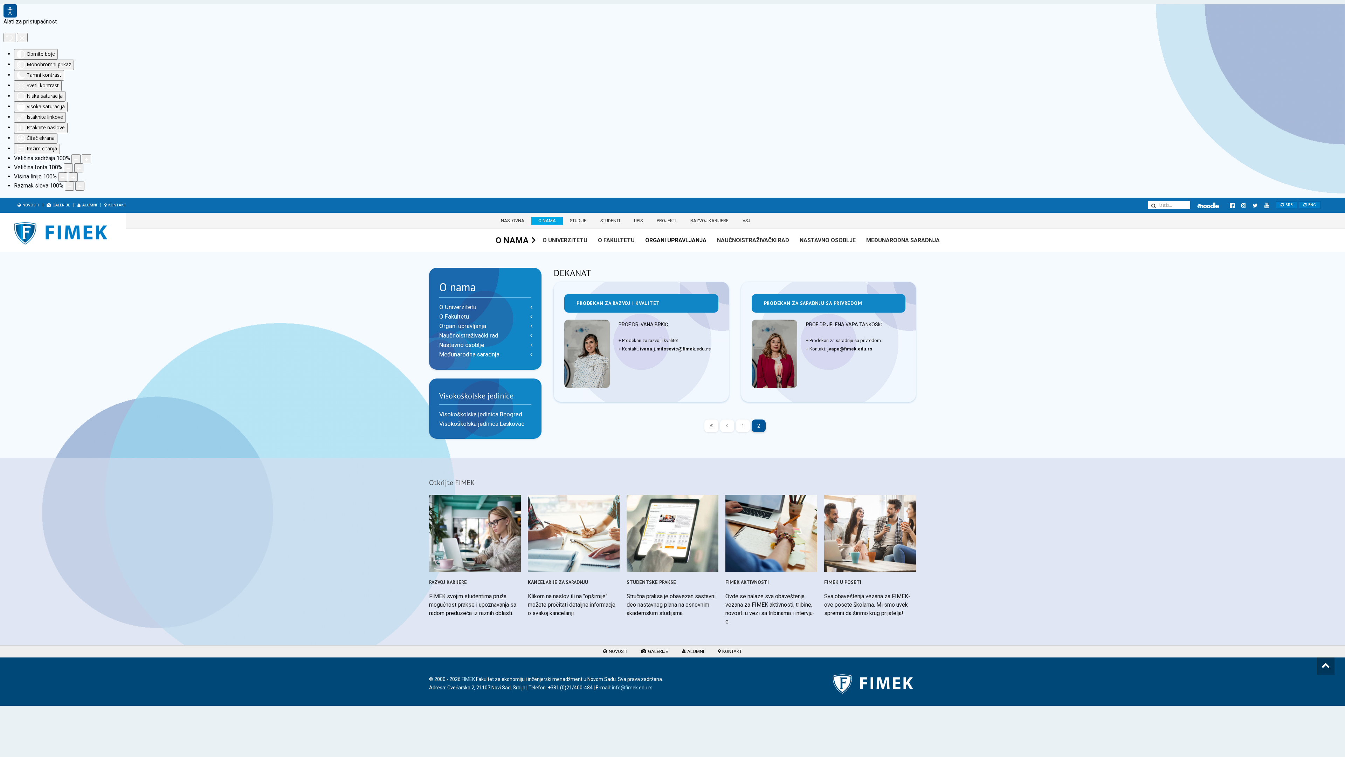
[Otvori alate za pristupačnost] (10, 11)
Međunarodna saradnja (903, 240)
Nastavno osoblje (828, 240)
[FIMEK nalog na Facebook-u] (1232, 206)
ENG (1311, 205)
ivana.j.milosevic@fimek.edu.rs (675, 349)
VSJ (746, 220)
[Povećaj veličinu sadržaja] (86, 158)
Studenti (610, 220)
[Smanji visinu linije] (62, 177)
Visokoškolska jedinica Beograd (480, 414)
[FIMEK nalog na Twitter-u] (1255, 206)
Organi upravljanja (675, 240)
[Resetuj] (9, 37)
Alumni (89, 205)
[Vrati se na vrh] (1325, 666)
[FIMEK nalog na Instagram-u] (1244, 206)
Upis (638, 220)
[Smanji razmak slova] (69, 186)
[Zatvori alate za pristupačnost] (22, 37)
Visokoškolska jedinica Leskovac (481, 423)
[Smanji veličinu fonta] (68, 167)
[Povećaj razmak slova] (79, 186)
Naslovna (512, 220)
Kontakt (116, 205)
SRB (1288, 205)
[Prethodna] (727, 426)
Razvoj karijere (709, 220)
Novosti (30, 205)
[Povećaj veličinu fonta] (78, 167)
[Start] (711, 426)
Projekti (666, 220)
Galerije (60, 205)
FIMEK (468, 679)
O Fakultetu (616, 240)
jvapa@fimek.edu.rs (849, 349)
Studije (578, 220)
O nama (547, 220)
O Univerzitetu (565, 240)
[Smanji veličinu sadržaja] (76, 158)
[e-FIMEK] (1208, 205)
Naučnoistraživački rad (753, 240)
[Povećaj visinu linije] (73, 177)
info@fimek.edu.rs (632, 687)
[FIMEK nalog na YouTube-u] (1267, 206)
